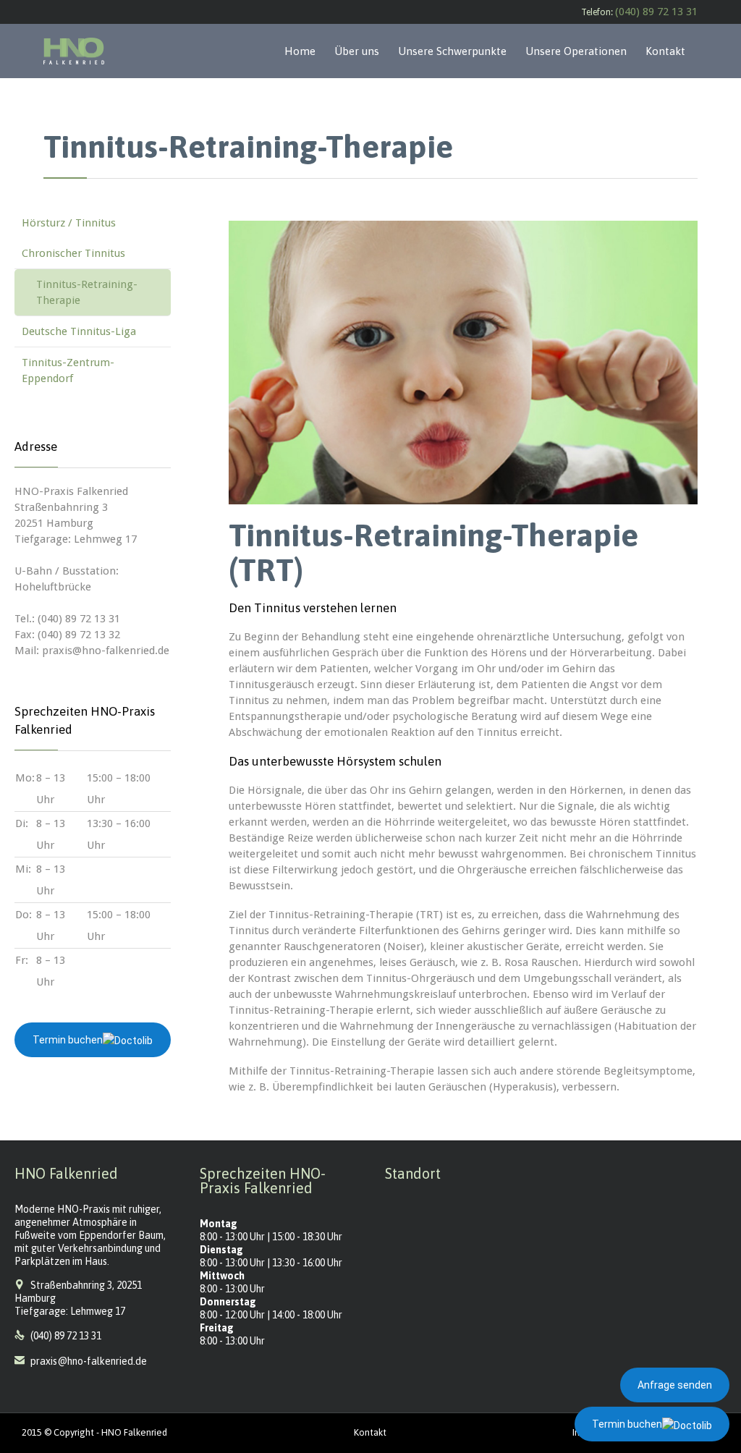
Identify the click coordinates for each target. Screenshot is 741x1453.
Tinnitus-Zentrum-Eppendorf (68, 370)
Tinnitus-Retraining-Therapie (86, 292)
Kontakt (370, 1432)
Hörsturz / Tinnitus (69, 222)
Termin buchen (68, 1040)
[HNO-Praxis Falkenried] (73, 51)
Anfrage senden (675, 1385)
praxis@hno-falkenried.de (80, 1361)
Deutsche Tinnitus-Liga (79, 331)
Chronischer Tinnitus (73, 253)
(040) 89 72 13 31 (656, 11)
